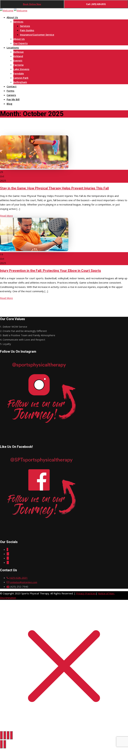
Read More (6, 215)
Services (18, 21)
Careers (11, 95)
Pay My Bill (13, 99)
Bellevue (18, 51)
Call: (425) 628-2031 (96, 4)
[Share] (8, 735)
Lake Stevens (21, 69)
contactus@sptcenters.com (23, 582)
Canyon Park (20, 77)
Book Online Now (32, 4)
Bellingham (20, 82)
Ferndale (18, 73)
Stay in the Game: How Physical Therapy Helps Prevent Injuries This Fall (54, 188)
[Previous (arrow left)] (1, 744)
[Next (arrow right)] (4, 744)
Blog (9, 103)
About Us (12, 17)
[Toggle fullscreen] (4, 735)
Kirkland (18, 56)
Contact (11, 86)
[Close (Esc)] (11, 735)
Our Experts (20, 43)
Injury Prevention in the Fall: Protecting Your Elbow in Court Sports (50, 271)
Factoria (18, 64)
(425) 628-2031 (18, 577)
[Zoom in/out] (1, 735)
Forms (10, 90)
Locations (13, 47)
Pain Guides (27, 30)
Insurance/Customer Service (37, 34)
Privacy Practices (86, 593)
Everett (17, 60)
